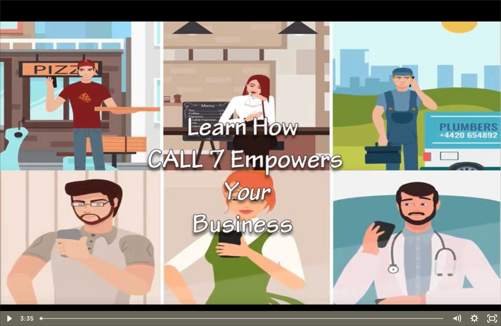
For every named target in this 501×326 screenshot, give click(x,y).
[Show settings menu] (474, 318)
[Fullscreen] (492, 318)
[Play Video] (9, 318)
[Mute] (457, 318)
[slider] (242, 318)
